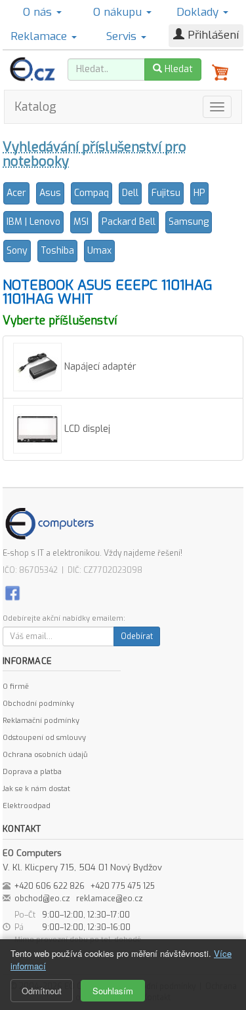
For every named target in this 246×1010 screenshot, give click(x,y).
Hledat (177, 69)
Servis (123, 36)
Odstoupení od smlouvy (44, 738)
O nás (39, 12)
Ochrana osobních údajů (45, 755)
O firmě (16, 686)
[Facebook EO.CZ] (12, 592)
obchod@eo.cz (42, 898)
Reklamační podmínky (41, 721)
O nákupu (119, 12)
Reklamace (40, 36)
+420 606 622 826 (49, 886)
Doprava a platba (32, 772)
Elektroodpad (27, 806)
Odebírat (137, 636)
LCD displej (86, 429)
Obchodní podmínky (38, 704)
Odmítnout (42, 990)
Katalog (35, 107)
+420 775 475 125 (123, 886)
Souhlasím (112, 990)
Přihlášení (211, 35)
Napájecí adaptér (99, 366)
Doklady (199, 12)
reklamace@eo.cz (109, 898)
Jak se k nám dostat (36, 789)
